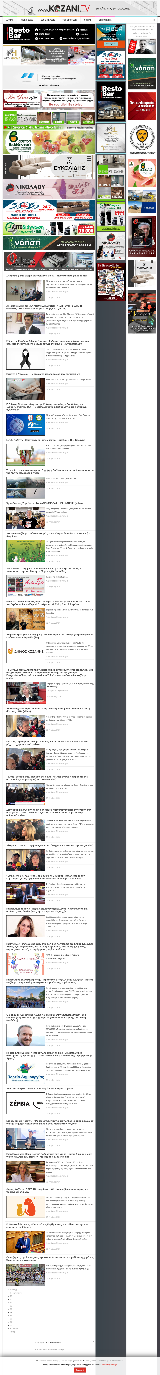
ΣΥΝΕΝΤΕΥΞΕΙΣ (48, 20)
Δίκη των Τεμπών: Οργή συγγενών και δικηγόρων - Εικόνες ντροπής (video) (49, 845)
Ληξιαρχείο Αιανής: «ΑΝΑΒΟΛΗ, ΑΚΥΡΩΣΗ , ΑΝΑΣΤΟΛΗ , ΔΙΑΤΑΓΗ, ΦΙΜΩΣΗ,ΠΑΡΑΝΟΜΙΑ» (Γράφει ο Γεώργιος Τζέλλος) (44, 307)
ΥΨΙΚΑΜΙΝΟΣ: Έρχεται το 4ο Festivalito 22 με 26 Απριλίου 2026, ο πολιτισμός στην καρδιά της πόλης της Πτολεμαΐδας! (43, 570)
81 (11, 1303)
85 (11, 1316)
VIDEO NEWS (27, 20)
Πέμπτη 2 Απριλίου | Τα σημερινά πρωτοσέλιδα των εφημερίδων (43, 374)
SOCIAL (87, 20)
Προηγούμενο (16, 1293)
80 (11, 1299)
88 (11, 1325)
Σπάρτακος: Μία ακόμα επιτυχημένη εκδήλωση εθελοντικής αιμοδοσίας (47, 275)
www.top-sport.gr (57, 1350)
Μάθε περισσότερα (109, 1365)
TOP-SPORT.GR (69, 20)
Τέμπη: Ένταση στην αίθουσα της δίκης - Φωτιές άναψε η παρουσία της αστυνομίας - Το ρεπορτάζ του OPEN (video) (47, 778)
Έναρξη (13, 1290)
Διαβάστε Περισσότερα (58, 292)
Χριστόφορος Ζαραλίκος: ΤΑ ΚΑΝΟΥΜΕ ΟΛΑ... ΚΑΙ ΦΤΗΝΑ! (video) (44, 503)
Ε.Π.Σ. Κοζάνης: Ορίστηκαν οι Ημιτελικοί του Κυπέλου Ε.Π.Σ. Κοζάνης (45, 440)
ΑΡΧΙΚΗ (10, 20)
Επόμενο (14, 1329)
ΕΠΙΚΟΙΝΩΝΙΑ (105, 20)
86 (11, 1319)
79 (11, 1296)
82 (11, 1306)
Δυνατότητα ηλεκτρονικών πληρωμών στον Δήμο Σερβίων (39, 1088)
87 (11, 1322)
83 (11, 1309)
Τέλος (12, 1332)
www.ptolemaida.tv (42, 1350)
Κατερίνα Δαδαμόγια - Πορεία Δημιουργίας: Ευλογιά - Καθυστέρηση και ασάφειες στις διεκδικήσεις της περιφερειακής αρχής (47, 910)
